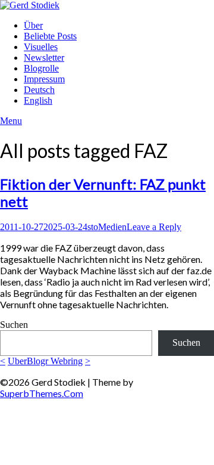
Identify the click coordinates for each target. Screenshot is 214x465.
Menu (11, 121)
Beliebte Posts (50, 36)
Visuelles (41, 47)
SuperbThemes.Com (41, 393)
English (38, 100)
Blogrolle (41, 68)
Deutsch (39, 90)
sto (92, 227)
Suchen (14, 325)
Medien (112, 227)
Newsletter (44, 57)
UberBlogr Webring (45, 361)
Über (33, 25)
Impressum (44, 79)
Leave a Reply (154, 227)
